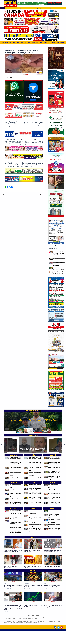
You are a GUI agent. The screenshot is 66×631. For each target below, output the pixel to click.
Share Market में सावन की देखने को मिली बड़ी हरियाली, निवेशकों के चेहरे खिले (33, 606)
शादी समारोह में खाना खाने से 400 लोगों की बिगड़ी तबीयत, (52, 566)
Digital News (29, 583)
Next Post (42, 194)
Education (33, 42)
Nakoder (14, 42)
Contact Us (26, 626)
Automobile (45, 42)
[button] (1, 445)
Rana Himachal (34, 423)
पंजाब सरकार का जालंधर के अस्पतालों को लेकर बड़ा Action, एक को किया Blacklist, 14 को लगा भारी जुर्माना (13, 551)
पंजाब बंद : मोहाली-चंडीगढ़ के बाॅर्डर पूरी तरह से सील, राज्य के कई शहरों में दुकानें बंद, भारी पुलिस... (23, 8)
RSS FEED (5, 626)
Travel (58, 42)
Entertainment (62, 42)
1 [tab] (55, 245)
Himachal (18, 42)
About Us (21, 626)
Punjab (10, 42)
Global (25, 42)
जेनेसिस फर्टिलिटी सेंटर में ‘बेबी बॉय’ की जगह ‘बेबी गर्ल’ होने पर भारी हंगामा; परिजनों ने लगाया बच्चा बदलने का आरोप (52, 551)
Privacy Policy (16, 626)
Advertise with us (10, 626)
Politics (22, 42)
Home (3, 42)
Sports (49, 42)
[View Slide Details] (31, 13)
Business (41, 42)
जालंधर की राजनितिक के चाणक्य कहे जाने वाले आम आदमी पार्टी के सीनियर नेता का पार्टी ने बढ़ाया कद (33, 420)
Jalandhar (6, 42)
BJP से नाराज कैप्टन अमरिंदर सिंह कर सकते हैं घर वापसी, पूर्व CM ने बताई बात (33, 450)
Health (37, 42)
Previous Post (5, 194)
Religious (29, 42)
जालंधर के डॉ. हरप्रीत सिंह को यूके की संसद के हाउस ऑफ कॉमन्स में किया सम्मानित (32, 551)
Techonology (53, 42)
